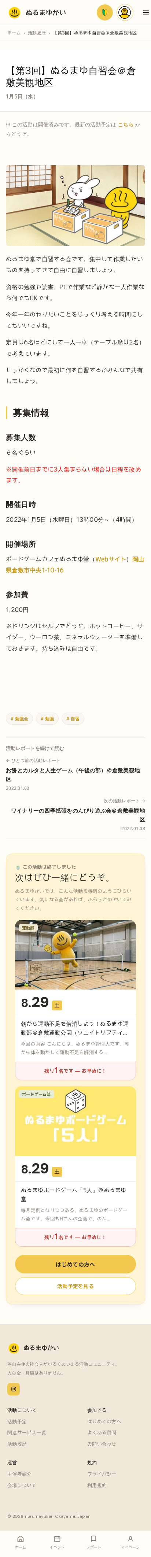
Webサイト (110, 559)
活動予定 (17, 1421)
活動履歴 (37, 32)
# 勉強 (47, 718)
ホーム (14, 32)
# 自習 (73, 718)
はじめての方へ (75, 1264)
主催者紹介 (19, 1474)
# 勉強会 (19, 718)
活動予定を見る (75, 1286)
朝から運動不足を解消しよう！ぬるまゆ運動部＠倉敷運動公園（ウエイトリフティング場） (75, 1032)
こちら (126, 124)
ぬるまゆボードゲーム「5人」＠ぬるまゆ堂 (73, 1194)
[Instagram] (13, 1389)
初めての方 (105, 12)
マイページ (125, 12)
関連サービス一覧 (26, 1432)
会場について (22, 1485)
